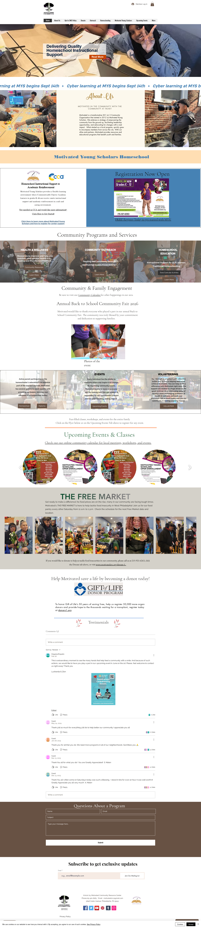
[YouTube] (97, 908)
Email (59, 870)
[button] (152, 4)
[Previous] (15, 50)
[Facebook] (85, 908)
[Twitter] (91, 908)
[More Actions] (153, 655)
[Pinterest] (102, 908)
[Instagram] (114, 908)
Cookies (180, 924)
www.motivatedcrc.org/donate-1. (111, 564)
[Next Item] (189, 535)
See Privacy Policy (93, 924)
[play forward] (189, 467)
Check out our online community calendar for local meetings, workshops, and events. (98, 443)
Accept (190, 924)
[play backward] (20, 467)
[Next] (185, 50)
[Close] (198, 924)
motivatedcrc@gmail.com (113, 898)
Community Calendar (89, 294)
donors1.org (65, 610)
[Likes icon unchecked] (52, 714)
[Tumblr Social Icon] (108, 908)
